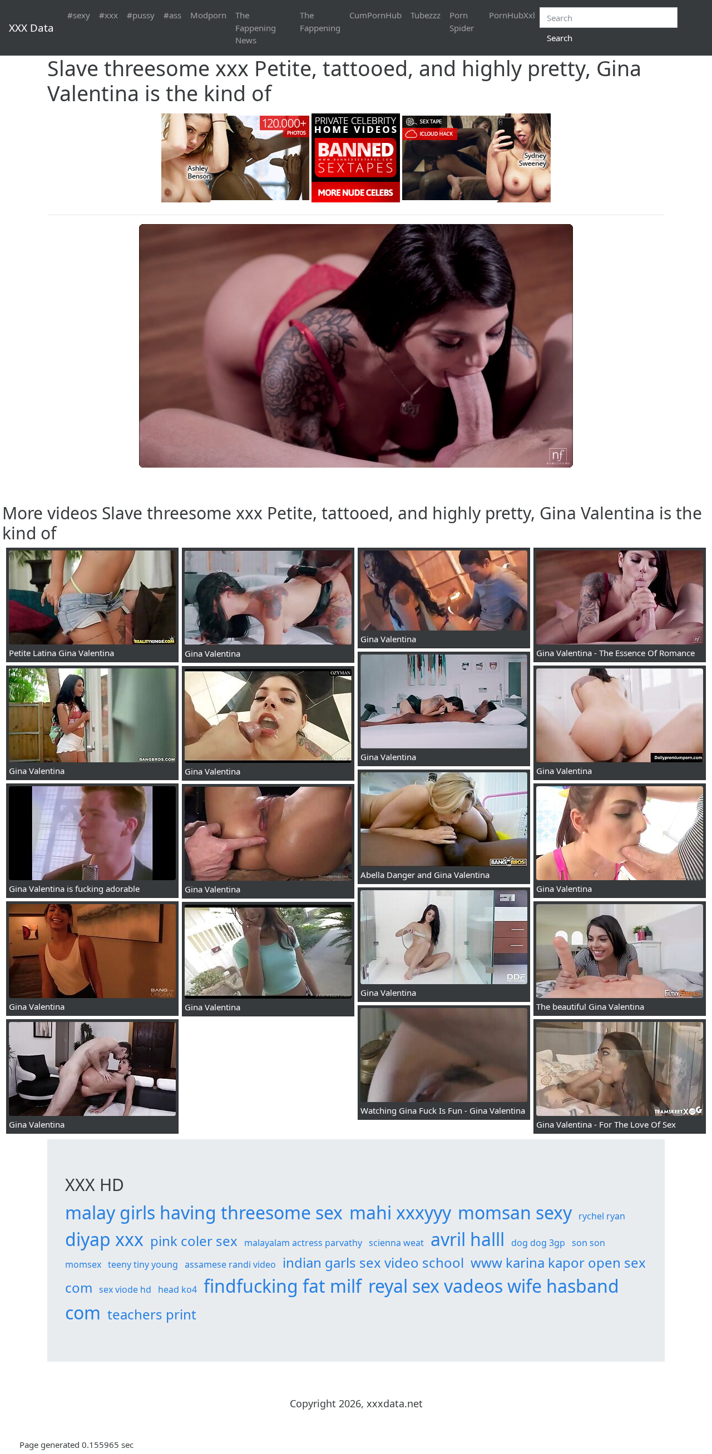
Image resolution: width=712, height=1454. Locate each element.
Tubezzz (426, 15)
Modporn (208, 15)
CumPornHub (375, 15)
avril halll (468, 1239)
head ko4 (177, 1289)
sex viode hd (125, 1289)
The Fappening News (255, 27)
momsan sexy (515, 1212)
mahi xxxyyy (400, 1212)
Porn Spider (461, 21)
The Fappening (320, 21)
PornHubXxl (512, 15)
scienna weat (396, 1243)
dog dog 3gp (538, 1243)
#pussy (141, 15)
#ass (172, 15)
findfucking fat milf (283, 1286)
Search (559, 37)
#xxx (108, 15)
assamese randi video (230, 1264)
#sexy (78, 15)
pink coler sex (194, 1241)
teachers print (151, 1314)
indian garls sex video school (373, 1262)
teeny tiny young (143, 1264)
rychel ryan (601, 1216)
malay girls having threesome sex (204, 1212)
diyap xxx (104, 1239)
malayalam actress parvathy (303, 1243)
